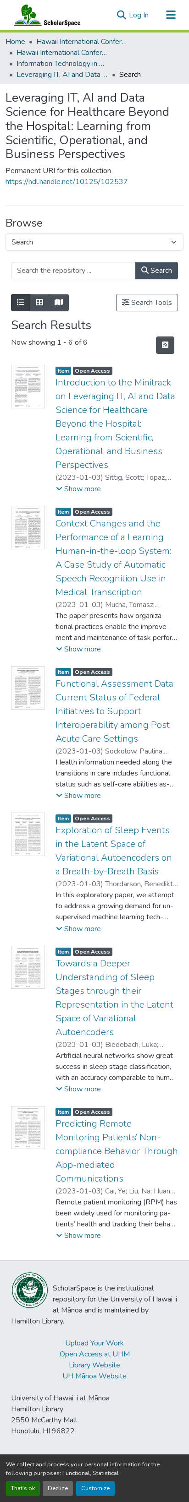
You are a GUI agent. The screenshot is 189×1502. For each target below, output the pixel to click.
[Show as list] (20, 302)
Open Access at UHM (95, 1354)
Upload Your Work (94, 1343)
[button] (45, 15)
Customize (95, 1488)
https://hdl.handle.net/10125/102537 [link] (67, 182)
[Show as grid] (39, 302)
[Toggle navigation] (170, 15)
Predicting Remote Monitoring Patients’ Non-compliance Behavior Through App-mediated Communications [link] (117, 1151)
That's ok (23, 1488)
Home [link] (15, 42)
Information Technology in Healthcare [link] (62, 64)
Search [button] (160, 271)
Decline (58, 1488)
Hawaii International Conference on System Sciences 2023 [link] (62, 53)
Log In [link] (139, 15)
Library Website (94, 1365)
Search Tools (150, 303)
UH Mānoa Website (94, 1376)
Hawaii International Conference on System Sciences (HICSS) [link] (82, 42)
